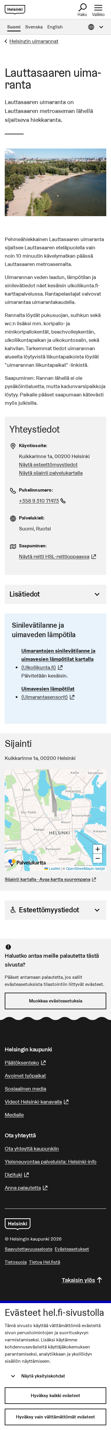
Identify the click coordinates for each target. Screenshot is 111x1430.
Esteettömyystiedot (49, 909)
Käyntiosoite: (33, 445)
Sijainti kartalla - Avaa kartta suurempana (47, 879)
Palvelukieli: (32, 518)
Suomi (13, 27)
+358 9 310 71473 (43, 500)
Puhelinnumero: (36, 490)
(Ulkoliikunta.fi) (60, 659)
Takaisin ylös (78, 1280)
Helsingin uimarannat (33, 41)
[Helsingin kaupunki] (17, 1224)
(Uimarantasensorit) (60, 692)
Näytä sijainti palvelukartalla (51, 472)
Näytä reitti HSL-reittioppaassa (58, 556)
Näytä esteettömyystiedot (48, 464)
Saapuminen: (33, 546)
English (55, 27)
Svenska (34, 27)
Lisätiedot (24, 594)
